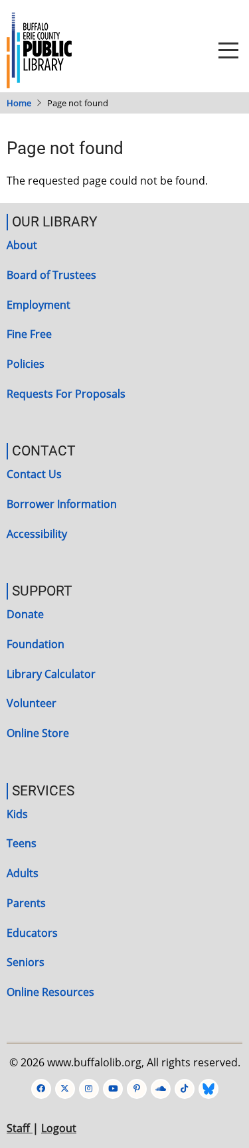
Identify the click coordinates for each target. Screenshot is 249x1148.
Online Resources (50, 992)
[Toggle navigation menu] (228, 50)
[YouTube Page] (113, 1089)
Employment (38, 304)
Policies (25, 364)
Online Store (38, 733)
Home (19, 103)
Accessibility (37, 534)
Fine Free (29, 334)
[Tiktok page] (185, 1089)
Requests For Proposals (66, 393)
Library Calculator (51, 674)
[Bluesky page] (208, 1089)
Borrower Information (62, 504)
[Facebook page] (41, 1089)
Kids (17, 814)
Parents (26, 903)
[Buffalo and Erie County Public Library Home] (39, 49)
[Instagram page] (89, 1089)
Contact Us (34, 474)
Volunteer (31, 703)
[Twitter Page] (65, 1089)
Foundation (35, 644)
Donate (25, 614)
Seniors (25, 962)
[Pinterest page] (137, 1089)
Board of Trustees (51, 275)
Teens (22, 843)
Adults (23, 873)
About (22, 245)
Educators (32, 933)
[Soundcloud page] (161, 1089)
